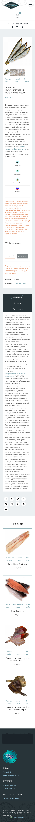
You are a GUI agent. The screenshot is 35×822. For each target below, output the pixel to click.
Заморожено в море (9, 559)
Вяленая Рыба (20, 283)
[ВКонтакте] (6, 499)
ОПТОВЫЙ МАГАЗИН (11, 799)
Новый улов (17, 80)
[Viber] (6, 504)
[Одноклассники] (12, 499)
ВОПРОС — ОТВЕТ (10, 785)
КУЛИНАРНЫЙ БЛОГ (11, 775)
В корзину (23, 256)
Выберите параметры (15, 542)
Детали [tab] (17, 303)
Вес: (6, 242)
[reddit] (6, 509)
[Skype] (23, 504)
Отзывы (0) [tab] (18, 309)
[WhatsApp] (12, 504)
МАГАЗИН (7, 772)
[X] (23, 499)
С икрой (18, 653)
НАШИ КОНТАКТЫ (10, 789)
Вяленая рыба (8, 80)
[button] (28, 40)
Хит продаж (26, 80)
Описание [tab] (17, 296)
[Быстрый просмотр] (20, 542)
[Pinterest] (18, 504)
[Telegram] (18, 499)
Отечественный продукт (17, 606)
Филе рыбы (27, 559)
